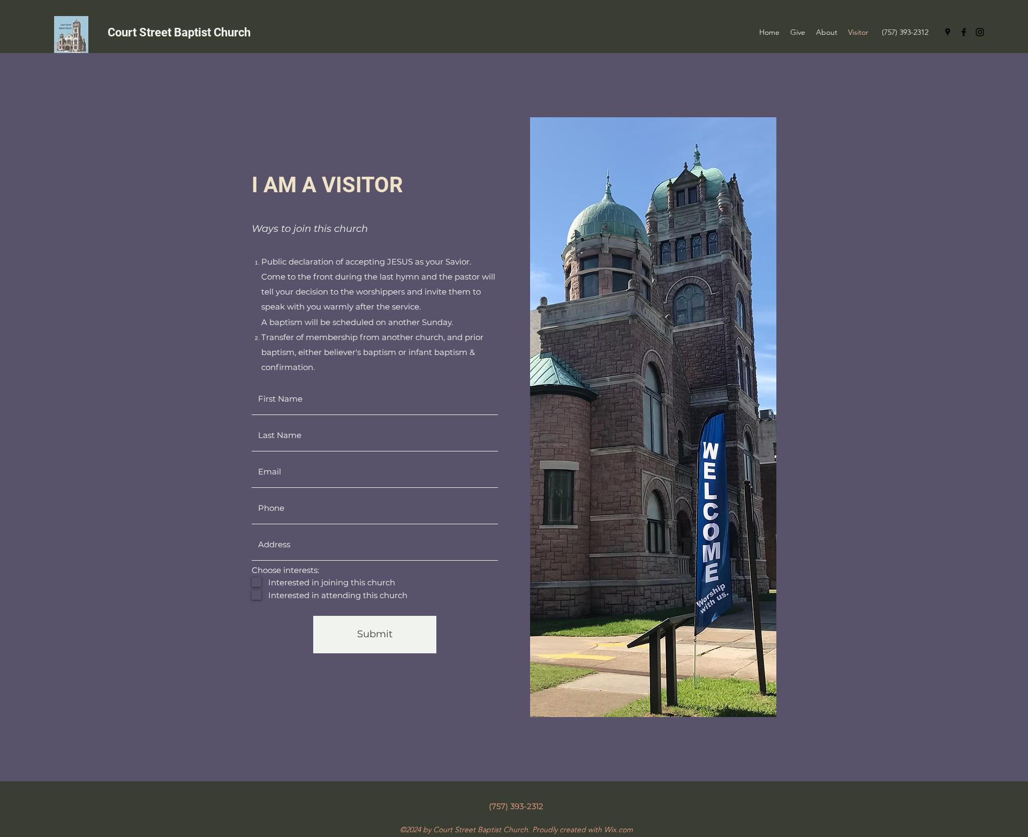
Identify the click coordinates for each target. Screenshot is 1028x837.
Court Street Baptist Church (179, 32)
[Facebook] (963, 32)
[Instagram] (979, 32)
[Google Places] (947, 32)
